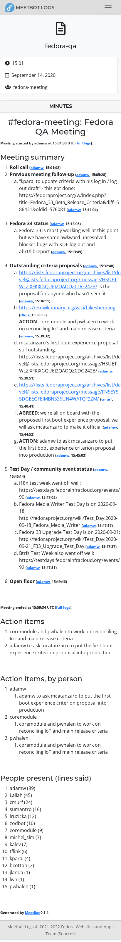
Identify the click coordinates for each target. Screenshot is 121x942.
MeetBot (32, 912)
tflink (25, 315)
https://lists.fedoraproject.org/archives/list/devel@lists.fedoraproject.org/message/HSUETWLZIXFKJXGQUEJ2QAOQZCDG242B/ (70, 279)
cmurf (106, 399)
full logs (84, 143)
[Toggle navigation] (108, 7)
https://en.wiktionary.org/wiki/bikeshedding (67, 307)
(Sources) (66, 933)
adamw (37, 167)
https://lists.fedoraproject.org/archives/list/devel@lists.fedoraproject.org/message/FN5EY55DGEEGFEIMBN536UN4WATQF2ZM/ (70, 392)
